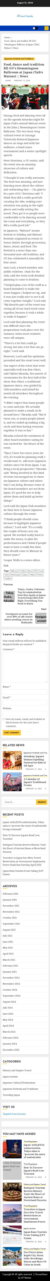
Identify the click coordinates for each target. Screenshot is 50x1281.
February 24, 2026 (34, 1177)
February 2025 (10, 965)
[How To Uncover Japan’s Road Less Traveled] (12, 1170)
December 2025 (11, 905)
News (40, 574)
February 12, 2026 (22, 81)
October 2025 (10, 917)
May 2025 (8, 947)
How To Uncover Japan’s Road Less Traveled (34, 1170)
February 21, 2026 (34, 769)
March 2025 (9, 959)
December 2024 (11, 977)
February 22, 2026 (34, 1242)
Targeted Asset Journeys (14, 1113)
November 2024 (11, 983)
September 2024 (11, 995)
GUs (6, 574)
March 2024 (9, 1031)
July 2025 (7, 935)
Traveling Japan (11, 1094)
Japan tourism (10, 1076)
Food (41, 570)
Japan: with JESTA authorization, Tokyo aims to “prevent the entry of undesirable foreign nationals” (25, 826)
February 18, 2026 (34, 789)
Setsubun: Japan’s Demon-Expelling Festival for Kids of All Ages (35, 761)
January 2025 (10, 971)
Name (7, 686)
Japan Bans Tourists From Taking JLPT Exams (35, 1235)
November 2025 (11, 911)
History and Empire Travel (17, 1070)
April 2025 (8, 953)
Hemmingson (15, 574)
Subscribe (46, 28)
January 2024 (10, 1043)
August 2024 (9, 1001)
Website (7, 708)
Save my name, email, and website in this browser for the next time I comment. (25, 723)
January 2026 (10, 899)
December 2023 (11, 1049)
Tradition (8, 578)
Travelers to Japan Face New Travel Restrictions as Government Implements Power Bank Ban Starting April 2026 (24, 861)
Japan (25, 574)
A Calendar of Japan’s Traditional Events (35, 782)
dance (29, 570)
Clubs (23, 570)
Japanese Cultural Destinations (19, 1082)
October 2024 (10, 989)
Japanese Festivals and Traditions (19, 59)
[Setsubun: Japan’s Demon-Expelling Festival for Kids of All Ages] (12, 760)
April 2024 (8, 1025)
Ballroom (14, 570)
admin (8, 81)
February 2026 (10, 893)
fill (36, 570)
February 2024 (10, 1037)
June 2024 (8, 1013)
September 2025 (11, 923)
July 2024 (7, 1007)
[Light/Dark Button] (35, 28)
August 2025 (9, 929)
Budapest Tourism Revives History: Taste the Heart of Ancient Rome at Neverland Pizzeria (24, 848)
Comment (9, 649)
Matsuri (33, 574)
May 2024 (8, 1019)
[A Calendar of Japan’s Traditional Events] (12, 781)
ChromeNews (41, 1274)
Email (7, 697)
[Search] (41, 28)
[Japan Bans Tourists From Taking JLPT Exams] (12, 1235)
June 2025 (8, 941)
